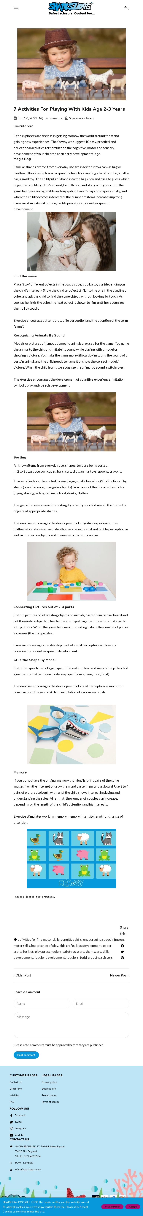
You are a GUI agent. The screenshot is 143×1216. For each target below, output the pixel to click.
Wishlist (14, 1095)
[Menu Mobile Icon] (16, 8)
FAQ (12, 1102)
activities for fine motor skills (38, 939)
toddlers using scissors (96, 957)
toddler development (49, 957)
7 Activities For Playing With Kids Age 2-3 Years (69, 109)
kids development (89, 945)
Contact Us (16, 1082)
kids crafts (67, 945)
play (38, 951)
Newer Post (119, 975)
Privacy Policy (112, 1206)
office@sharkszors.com (28, 1169)
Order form (16, 1088)
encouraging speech (98, 939)
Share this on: (124, 933)
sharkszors (93, 951)
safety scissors (73, 951)
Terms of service (50, 1102)
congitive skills (71, 939)
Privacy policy (49, 1082)
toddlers (72, 957)
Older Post (23, 975)
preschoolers (51, 951)
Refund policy (49, 1095)
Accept (132, 1206)
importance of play (44, 945)
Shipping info (49, 1088)
